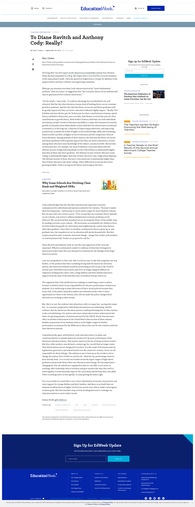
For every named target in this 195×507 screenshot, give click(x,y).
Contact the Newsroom (102, 488)
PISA (76, 405)
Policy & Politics (68, 18)
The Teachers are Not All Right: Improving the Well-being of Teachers (141, 127)
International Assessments (82, 410)
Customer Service (100, 484)
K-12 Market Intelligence (149, 488)
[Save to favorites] (33, 64)
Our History (75, 481)
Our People (75, 484)
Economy (95, 405)
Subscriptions (122, 477)
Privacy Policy (106, 498)
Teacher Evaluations (61, 410)
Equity (85, 405)
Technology (107, 18)
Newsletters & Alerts (124, 481)
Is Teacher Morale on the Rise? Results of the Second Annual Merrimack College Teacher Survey (141, 149)
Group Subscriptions (124, 484)
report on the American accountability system (82, 72)
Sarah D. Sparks (129, 103)
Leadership (52, 18)
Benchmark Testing (109, 405)
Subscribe (156, 8)
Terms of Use (92, 498)
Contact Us (98, 473)
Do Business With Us (148, 473)
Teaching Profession (40, 32)
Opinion (119, 18)
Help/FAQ (97, 481)
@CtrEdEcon (61, 399)
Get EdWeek (122, 473)
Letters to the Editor (101, 477)
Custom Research (147, 492)
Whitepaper (153, 121)
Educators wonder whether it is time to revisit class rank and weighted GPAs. (66, 192)
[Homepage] (97, 8)
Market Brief (140, 18)
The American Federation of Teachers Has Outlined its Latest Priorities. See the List (137, 96)
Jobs (128, 18)
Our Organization (76, 477)
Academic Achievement (62, 405)
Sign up (118, 459)
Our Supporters (76, 488)
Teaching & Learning (89, 18)
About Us (74, 473)
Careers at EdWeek (77, 492)
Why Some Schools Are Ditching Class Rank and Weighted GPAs (66, 184)
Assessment (46, 179)
